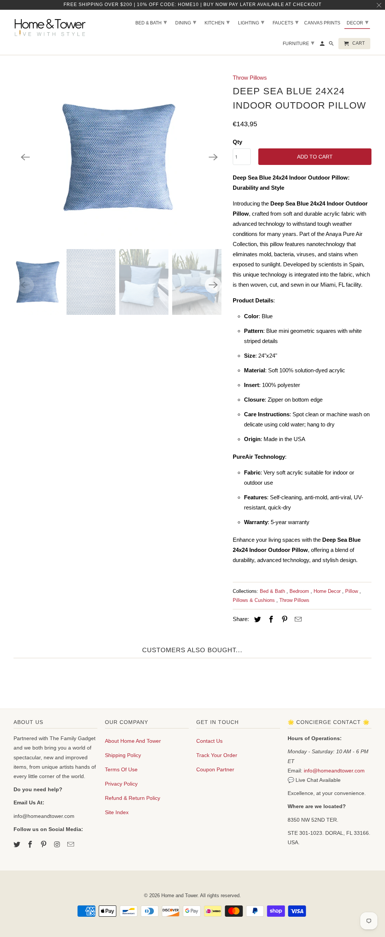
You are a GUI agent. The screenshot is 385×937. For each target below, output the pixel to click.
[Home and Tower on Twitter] (18, 844)
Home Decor (328, 591)
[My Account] (323, 45)
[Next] (213, 157)
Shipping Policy (123, 755)
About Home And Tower (133, 741)
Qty (237, 142)
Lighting (251, 22)
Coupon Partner (215, 769)
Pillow (352, 591)
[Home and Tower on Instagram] (58, 844)
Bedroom (300, 591)
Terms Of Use (121, 769)
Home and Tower (179, 895)
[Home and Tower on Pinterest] (44, 844)
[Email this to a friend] (297, 619)
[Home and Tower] (51, 26)
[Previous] (25, 157)
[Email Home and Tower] (71, 844)
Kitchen (217, 22)
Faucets (286, 22)
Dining (185, 22)
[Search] (332, 45)
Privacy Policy (121, 784)
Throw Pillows (250, 77)
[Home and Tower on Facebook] (31, 844)
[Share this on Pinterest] (283, 619)
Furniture (298, 43)
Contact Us (209, 741)
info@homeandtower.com (334, 771)
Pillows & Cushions (254, 600)
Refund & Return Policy (132, 798)
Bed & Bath (273, 591)
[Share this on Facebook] (270, 619)
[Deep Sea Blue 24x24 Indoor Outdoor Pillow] (119, 157)
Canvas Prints (322, 23)
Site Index (117, 812)
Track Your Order (216, 755)
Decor (357, 22)
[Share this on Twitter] (256, 619)
